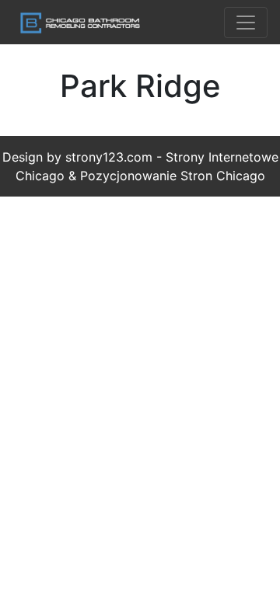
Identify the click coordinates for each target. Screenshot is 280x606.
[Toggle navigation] (246, 22)
